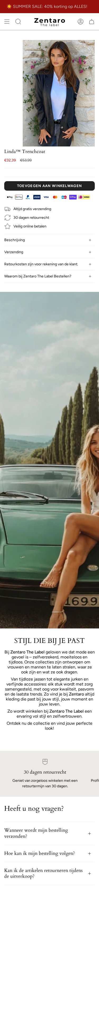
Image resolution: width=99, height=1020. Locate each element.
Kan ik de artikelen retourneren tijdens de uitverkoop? (43, 873)
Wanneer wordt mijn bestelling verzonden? (36, 833)
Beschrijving (14, 240)
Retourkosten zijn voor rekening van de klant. (41, 264)
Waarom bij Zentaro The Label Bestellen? (37, 276)
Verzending (13, 252)
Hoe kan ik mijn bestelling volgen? (39, 853)
